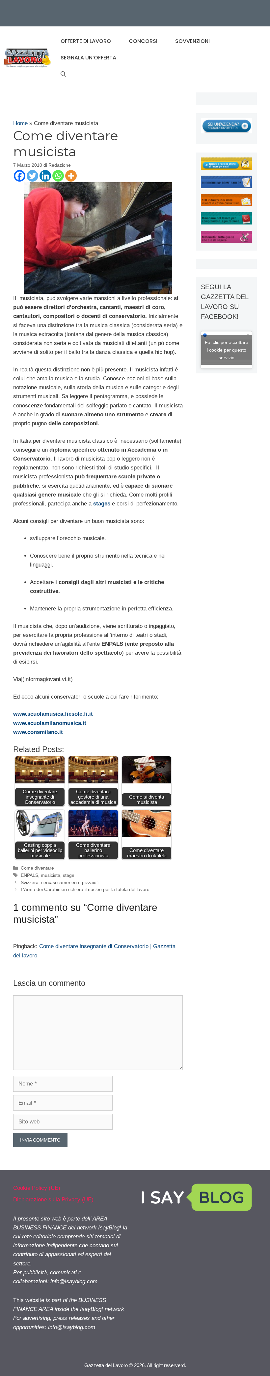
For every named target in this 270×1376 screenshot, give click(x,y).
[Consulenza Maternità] (226, 241)
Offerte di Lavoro (86, 41)
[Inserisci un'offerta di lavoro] (226, 131)
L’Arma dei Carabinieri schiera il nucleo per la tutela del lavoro (85, 889)
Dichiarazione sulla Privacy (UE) (53, 1199)
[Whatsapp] (58, 176)
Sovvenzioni (192, 41)
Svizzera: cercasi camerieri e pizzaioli (59, 882)
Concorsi (143, 41)
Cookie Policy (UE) (36, 1188)
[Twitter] (32, 176)
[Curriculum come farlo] (226, 186)
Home (20, 123)
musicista (50, 875)
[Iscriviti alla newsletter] (226, 168)
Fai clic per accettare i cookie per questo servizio (226, 349)
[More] (71, 176)
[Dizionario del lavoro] (226, 223)
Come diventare (37, 868)
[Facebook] (19, 176)
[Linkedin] (45, 176)
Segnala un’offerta (88, 57)
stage (68, 875)
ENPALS (29, 875)
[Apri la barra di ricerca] (63, 74)
